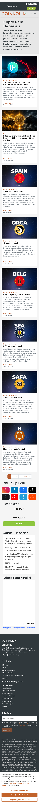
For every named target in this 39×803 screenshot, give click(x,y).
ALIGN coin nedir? (13, 563)
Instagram (5, 491)
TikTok (32, 491)
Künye (4, 667)
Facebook (23, 491)
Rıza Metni (22, 725)
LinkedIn (14, 491)
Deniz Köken (7, 210)
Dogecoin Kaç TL (7, 704)
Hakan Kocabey (8, 159)
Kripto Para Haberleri (8, 690)
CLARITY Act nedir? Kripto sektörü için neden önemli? (17, 568)
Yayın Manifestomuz (8, 670)
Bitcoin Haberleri (7, 693)
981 (25, 476)
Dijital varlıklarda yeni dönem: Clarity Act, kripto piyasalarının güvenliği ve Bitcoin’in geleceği (18, 541)
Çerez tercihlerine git (19, 790)
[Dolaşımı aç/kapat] (34, 13)
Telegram (23, 498)
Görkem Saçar (8, 103)
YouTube (14, 498)
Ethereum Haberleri (8, 696)
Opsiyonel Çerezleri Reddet (19, 799)
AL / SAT (31, 8)
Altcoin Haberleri (7, 698)
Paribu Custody (7, 688)
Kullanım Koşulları (7, 673)
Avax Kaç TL (6, 706)
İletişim (4, 678)
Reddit (32, 498)
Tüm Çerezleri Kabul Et (19, 795)
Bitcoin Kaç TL (6, 701)
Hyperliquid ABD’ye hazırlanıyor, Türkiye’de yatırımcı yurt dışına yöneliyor (19, 556)
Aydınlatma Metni (23, 724)
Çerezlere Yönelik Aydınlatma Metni (13, 675)
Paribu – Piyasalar (7, 685)
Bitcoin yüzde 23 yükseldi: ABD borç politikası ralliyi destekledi (18, 549)
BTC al (19, 524)
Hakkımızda (5, 665)
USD (23, 518)
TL (19, 518)
